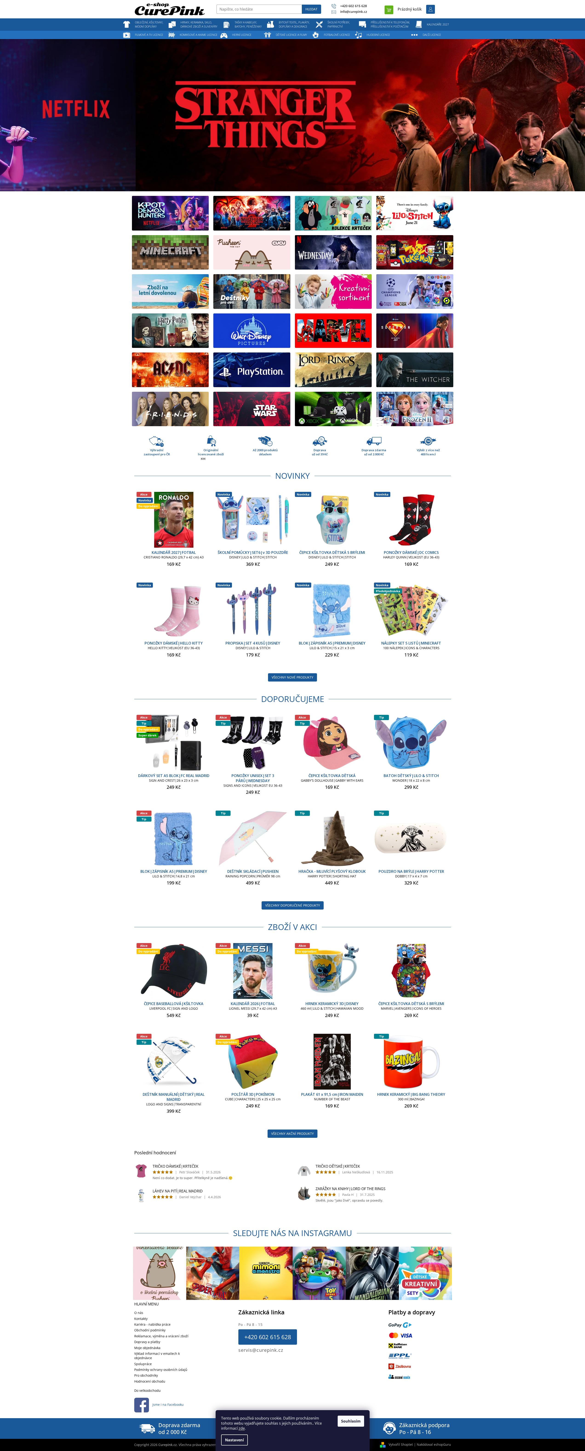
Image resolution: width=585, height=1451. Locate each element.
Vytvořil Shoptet (401, 1444)
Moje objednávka (147, 1348)
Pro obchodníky (146, 1375)
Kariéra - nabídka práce (152, 1324)
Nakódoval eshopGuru (434, 1444)
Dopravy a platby (147, 1342)
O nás (138, 1312)
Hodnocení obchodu (149, 1381)
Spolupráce (143, 1364)
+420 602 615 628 (267, 1337)
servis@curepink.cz (260, 1350)
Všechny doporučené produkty (292, 905)
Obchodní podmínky (150, 1330)
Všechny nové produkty (292, 677)
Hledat (311, 9)
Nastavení (234, 1440)
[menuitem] (149, 24)
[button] (44, 115)
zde (242, 1428)
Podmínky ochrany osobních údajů (160, 1369)
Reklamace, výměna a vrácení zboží (161, 1336)
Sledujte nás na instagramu (292, 1233)
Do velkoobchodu (147, 1390)
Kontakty (141, 1318)
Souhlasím (351, 1421)
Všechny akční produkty (292, 1133)
